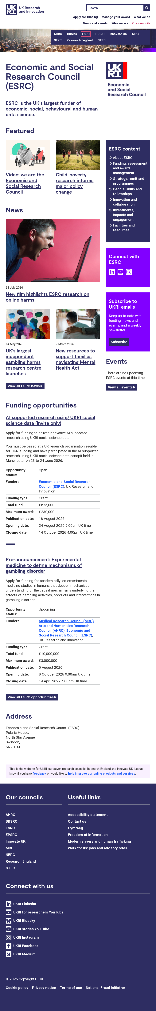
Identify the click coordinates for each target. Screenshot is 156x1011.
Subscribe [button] (119, 342)
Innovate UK (118, 34)
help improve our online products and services (101, 773)
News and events (95, 23)
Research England (80, 40)
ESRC (86, 34)
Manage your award (116, 17)
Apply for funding (85, 17)
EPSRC (99, 34)
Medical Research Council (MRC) (66, 621)
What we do (142, 17)
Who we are (119, 23)
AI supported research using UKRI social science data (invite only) (50, 420)
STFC (102, 40)
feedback (39, 773)
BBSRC (72, 34)
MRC (135, 34)
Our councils (141, 23)
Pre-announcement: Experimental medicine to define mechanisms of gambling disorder (44, 565)
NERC (58, 40)
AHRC (58, 34)
